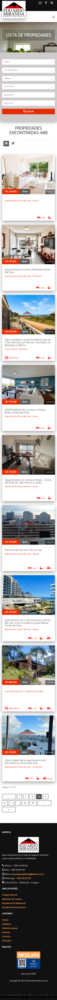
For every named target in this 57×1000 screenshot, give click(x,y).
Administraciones (10, 928)
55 (33, 803)
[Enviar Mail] (40, 3)
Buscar (30, 111)
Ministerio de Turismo (12, 899)
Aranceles (6, 940)
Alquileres (6, 924)
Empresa (6, 932)
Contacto (6, 936)
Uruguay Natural (9, 895)
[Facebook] (46, 3)
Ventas (5, 920)
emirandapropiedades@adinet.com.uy (27, 874)
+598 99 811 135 (23, 878)
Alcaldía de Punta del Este (14, 907)
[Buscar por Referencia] (52, 3)
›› (9, 809)
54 (25, 803)
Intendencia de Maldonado (14, 903)
